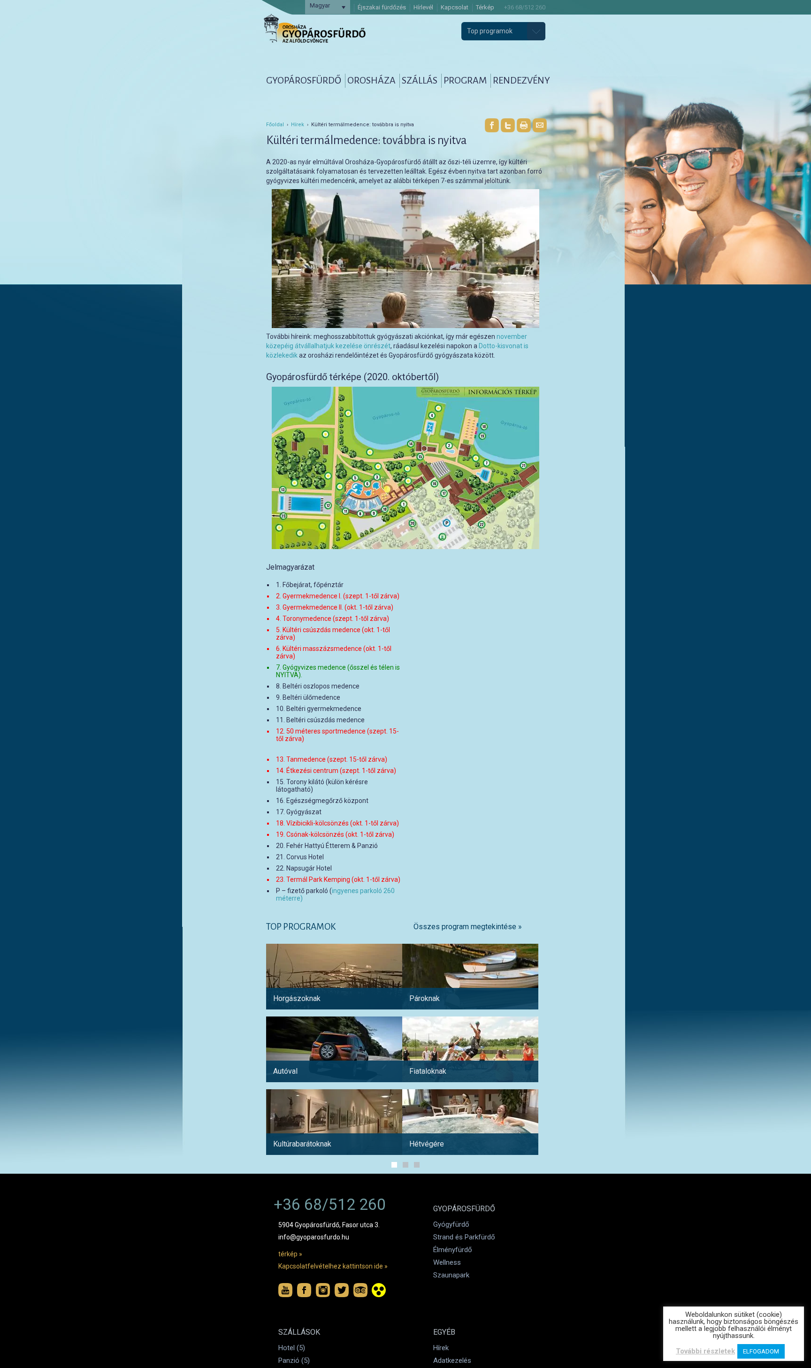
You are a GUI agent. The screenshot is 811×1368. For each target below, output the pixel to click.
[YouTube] (285, 1290)
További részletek (705, 1351)
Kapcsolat (454, 7)
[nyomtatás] (524, 125)
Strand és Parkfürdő (464, 1237)
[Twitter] (508, 125)
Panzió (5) (294, 1360)
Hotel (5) (291, 1348)
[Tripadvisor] (360, 1290)
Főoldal (275, 125)
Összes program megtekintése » (467, 926)
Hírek (297, 125)
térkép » (290, 1254)
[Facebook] (492, 125)
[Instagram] (323, 1290)
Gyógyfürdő (451, 1224)
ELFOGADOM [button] (761, 1351)
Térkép (485, 7)
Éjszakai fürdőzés (382, 7)
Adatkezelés (452, 1360)
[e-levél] (540, 125)
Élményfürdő (452, 1250)
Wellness (447, 1262)
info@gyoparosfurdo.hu (313, 1237)
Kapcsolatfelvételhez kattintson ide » (333, 1266)
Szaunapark (451, 1275)
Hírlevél (423, 7)
